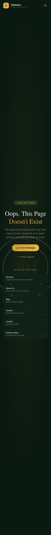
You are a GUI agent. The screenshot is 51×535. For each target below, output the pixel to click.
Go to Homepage (27, 247)
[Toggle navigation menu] (45, 5)
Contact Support (27, 257)
